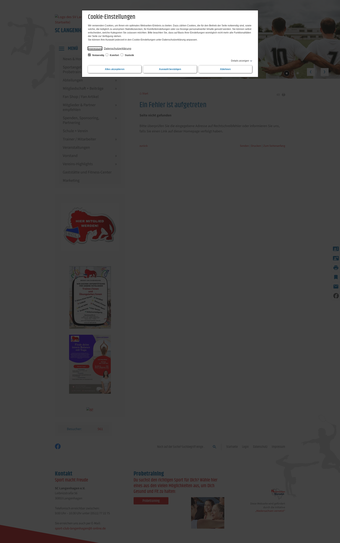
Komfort (114, 55)
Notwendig (98, 55)
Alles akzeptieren (114, 69)
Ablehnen (225, 69)
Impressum (95, 48)
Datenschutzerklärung (117, 48)
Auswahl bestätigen (170, 69)
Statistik (129, 55)
